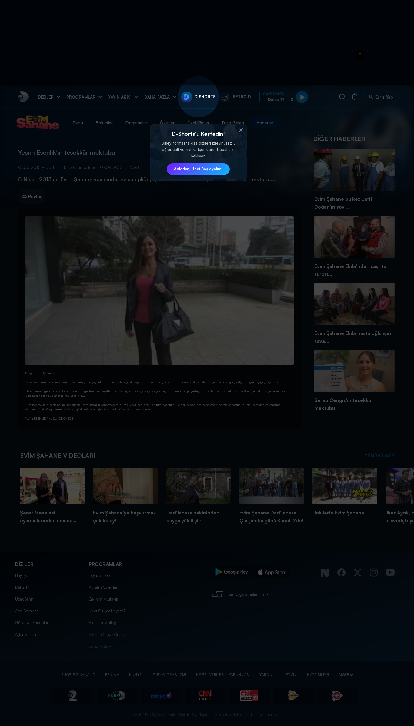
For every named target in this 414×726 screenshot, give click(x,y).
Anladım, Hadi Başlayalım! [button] (198, 168)
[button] (240, 130)
